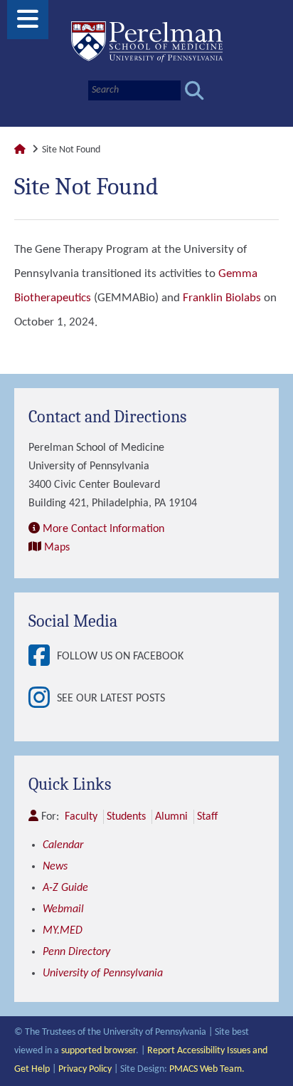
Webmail (63, 909)
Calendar (63, 845)
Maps (57, 547)
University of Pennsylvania (103, 973)
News (55, 866)
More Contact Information (103, 529)
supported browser (98, 1050)
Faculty (81, 817)
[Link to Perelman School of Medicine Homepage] (20, 150)
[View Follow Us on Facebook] (42, 657)
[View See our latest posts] (42, 699)
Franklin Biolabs (222, 298)
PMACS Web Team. (207, 1069)
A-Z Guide (65, 888)
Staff (207, 817)
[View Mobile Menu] (27, 25)
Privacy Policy (85, 1069)
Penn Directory (76, 952)
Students (126, 817)
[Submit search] (194, 91)
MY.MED (62, 930)
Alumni (171, 817)
